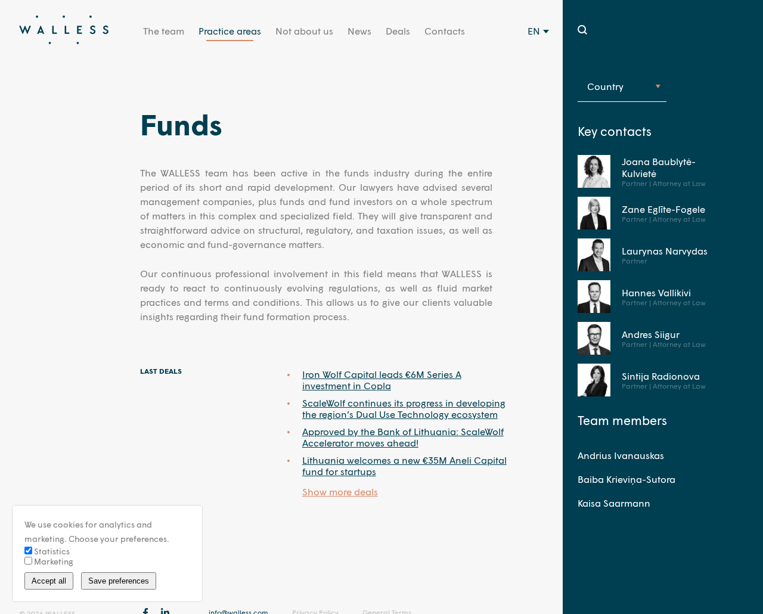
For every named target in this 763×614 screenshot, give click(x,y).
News (359, 30)
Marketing (52, 561)
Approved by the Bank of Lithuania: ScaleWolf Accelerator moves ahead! (403, 437)
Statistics (51, 551)
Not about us (304, 30)
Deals (398, 30)
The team (163, 30)
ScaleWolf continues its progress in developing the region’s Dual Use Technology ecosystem (403, 408)
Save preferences (118, 580)
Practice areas (229, 30)
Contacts (444, 30)
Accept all (49, 580)
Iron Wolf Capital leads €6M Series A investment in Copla (381, 379)
